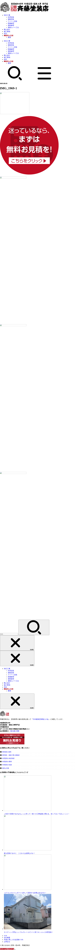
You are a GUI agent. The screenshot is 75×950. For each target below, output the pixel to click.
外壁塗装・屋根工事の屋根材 (11, 755)
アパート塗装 (12, 21)
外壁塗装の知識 (7, 765)
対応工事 (7, 15)
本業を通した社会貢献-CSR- (14, 939)
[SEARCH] (15, 80)
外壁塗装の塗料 (6, 752)
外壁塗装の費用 (7, 761)
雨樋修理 (11, 23)
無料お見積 (5, 768)
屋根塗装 (11, 19)
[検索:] (9, 634)
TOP (5, 936)
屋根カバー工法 (13, 27)
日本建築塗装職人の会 (40, 719)
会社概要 (7, 937)
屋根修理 (11, 25)
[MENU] (44, 80)
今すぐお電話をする (7, 949)
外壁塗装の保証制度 (8, 758)
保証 (5, 33)
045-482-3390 (14, 731)
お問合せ (7, 941)
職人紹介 (7, 29)
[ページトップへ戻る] (15, 949)
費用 (9, 37)
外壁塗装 (11, 17)
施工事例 (7, 31)
